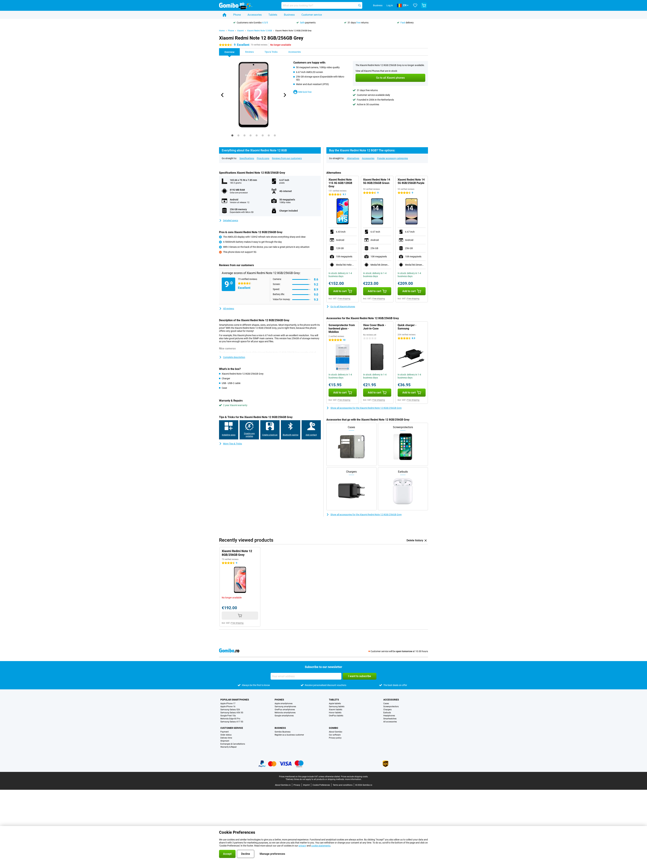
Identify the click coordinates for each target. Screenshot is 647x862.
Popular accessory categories (392, 158)
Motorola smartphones (285, 712)
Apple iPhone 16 (227, 706)
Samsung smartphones (285, 706)
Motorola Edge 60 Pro (230, 718)
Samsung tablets (336, 706)
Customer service (311, 14)
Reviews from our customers (287, 158)
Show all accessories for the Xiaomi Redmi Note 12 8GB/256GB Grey (366, 408)
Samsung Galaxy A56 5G (231, 712)
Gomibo (333, 728)
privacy (302, 845)
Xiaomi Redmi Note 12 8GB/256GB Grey (293, 30)
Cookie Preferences (321, 785)
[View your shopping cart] (424, 5)
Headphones (389, 715)
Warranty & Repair (228, 747)
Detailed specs (230, 220)
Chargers (387, 709)
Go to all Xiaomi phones (342, 306)
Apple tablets (335, 703)
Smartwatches (389, 718)
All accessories (390, 722)
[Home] (224, 15)
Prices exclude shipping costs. (354, 776)
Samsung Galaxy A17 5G (231, 722)
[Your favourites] (415, 5)
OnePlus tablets (336, 715)
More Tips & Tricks (232, 443)
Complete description (234, 357)
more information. (353, 779)
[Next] (284, 95)
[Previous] (222, 95)
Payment (224, 732)
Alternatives (353, 158)
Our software (335, 735)
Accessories (255, 14)
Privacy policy (335, 738)
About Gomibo (335, 732)
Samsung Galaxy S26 (230, 709)
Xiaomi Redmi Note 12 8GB (259, 30)
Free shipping (344, 298)
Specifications (246, 158)
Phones (279, 699)
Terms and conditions (342, 785)
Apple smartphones (283, 703)
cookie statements (320, 845)
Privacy (297, 785)
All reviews (228, 308)
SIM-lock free (305, 92)
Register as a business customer (289, 735)
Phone (237, 14)
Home (222, 30)
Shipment (224, 741)
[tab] (232, 135)
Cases (386, 703)
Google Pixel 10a (228, 715)
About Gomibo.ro (283, 785)
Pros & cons (263, 158)
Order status (226, 735)
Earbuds (387, 712)
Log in (390, 5)
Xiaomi (240, 30)
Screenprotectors (391, 706)
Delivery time (226, 738)
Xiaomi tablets (335, 709)
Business (289, 14)
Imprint (306, 785)
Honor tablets (335, 712)
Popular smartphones (234, 699)
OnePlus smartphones (285, 709)
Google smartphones (284, 715)
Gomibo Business (282, 732)
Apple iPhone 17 (227, 703)
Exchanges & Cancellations (232, 744)
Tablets (272, 14)
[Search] (359, 5)
